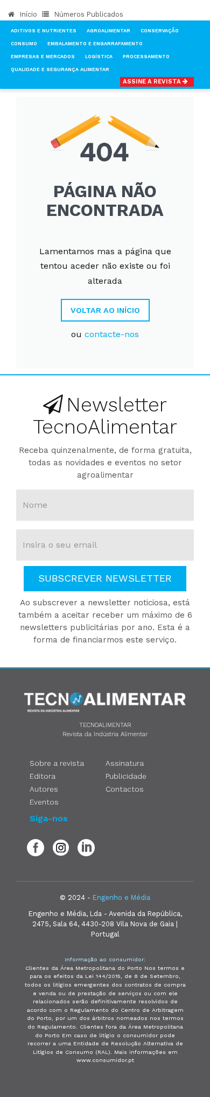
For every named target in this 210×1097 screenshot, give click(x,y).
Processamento (146, 56)
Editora (42, 776)
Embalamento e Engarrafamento (95, 43)
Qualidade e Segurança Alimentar (60, 69)
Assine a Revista (153, 81)
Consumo (24, 43)
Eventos (44, 802)
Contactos (125, 789)
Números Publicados (87, 14)
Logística (99, 56)
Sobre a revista (57, 763)
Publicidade (126, 776)
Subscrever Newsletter (105, 578)
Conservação (160, 30)
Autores (44, 789)
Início (27, 14)
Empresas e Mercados (43, 56)
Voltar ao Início (105, 310)
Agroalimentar (108, 30)
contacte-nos (112, 334)
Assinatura (125, 763)
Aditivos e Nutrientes (43, 30)
